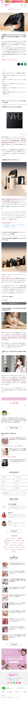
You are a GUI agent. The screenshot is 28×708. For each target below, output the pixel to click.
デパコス (10, 59)
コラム (2, 488)
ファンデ (15, 59)
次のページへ (14, 399)
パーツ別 (11, 547)
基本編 (18, 540)
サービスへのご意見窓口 (16, 678)
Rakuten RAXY (7, 5)
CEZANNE (20, 445)
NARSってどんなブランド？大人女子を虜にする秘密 (13, 73)
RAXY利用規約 (8, 678)
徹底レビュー (4, 59)
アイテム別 (8, 456)
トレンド (21, 542)
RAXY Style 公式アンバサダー (7, 445)
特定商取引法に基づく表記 (13, 679)
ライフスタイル (20, 549)
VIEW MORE (14, 531)
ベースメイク (8, 58)
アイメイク (3, 481)
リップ (6, 545)
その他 (16, 488)
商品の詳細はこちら (14, 303)
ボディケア (17, 481)
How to (3, 456)
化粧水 (17, 547)
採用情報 (24, 691)
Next (25, 405)
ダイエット (23, 547)
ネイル (16, 484)
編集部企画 (20, 538)
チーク (15, 445)
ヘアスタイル (13, 545)
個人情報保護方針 (10, 691)
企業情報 (3, 691)
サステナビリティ (17, 697)
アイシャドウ (15, 542)
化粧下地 (13, 456)
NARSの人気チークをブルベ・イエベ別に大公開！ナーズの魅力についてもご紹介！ (14, 225)
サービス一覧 (4, 697)
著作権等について (18, 691)
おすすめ (13, 538)
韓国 (23, 540)
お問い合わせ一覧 (10, 697)
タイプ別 (14, 551)
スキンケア (3, 477)
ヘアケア (3, 484)
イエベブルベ (20, 545)
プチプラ (4, 547)
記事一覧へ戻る (14, 427)
